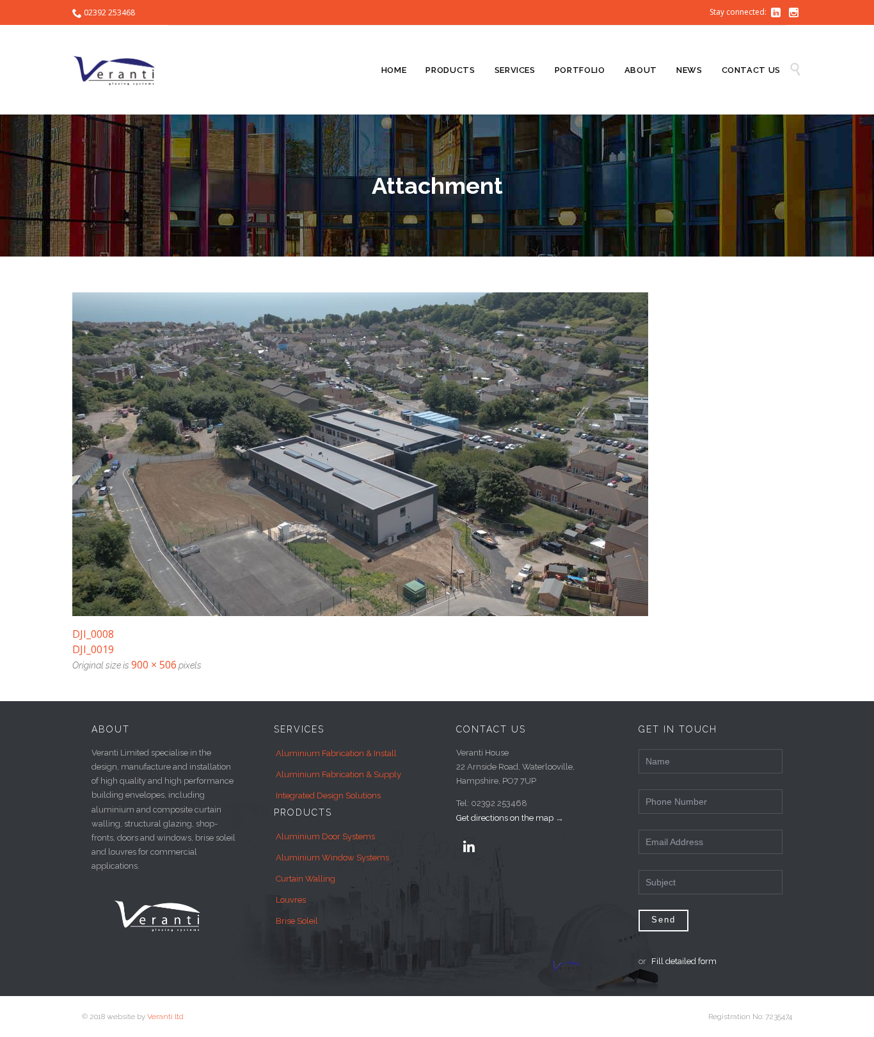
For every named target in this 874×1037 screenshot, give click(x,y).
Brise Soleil (297, 921)
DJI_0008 (93, 634)
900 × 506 (154, 665)
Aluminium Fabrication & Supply (338, 774)
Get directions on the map (504, 818)
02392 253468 (109, 12)
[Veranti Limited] (120, 70)
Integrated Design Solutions (328, 795)
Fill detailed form (684, 961)
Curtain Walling (305, 878)
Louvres (291, 900)
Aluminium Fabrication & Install (336, 753)
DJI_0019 (93, 649)
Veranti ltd (165, 1016)
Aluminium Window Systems (332, 857)
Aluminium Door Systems (325, 836)
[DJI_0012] (437, 454)
